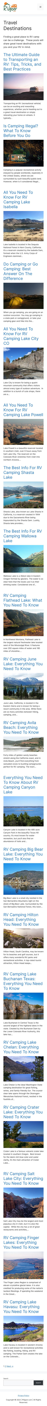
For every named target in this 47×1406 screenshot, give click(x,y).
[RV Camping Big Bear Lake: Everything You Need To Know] (23, 893)
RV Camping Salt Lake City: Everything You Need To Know (23, 1178)
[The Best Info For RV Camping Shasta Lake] (23, 507)
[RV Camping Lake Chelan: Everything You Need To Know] (23, 1080)
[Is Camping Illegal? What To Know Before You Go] (23, 165)
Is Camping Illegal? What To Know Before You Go (20, 130)
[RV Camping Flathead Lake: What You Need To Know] (23, 635)
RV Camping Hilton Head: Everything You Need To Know (21, 919)
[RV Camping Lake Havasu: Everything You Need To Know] (23, 1340)
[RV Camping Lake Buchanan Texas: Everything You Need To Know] (23, 1018)
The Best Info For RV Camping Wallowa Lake (22, 536)
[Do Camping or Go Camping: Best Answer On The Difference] (23, 307)
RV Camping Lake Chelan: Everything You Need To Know (21, 1047)
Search (5, 1378)
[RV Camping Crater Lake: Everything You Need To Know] (23, 1146)
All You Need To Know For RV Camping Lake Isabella (18, 199)
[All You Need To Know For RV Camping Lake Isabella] (23, 240)
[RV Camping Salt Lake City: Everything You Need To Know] (23, 1216)
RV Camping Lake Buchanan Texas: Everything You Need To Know (23, 981)
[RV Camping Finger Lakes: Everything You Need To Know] (23, 1277)
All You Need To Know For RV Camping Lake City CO (21, 336)
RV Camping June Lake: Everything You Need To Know (23, 664)
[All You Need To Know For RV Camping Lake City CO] (23, 378)
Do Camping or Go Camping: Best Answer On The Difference (20, 271)
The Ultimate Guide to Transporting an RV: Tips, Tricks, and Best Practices (22, 61)
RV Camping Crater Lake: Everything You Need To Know (23, 1112)
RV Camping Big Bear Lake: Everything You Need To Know (23, 854)
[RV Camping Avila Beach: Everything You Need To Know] (23, 750)
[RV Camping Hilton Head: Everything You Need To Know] (23, 947)
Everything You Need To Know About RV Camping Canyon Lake (23, 784)
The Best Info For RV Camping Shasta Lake (22, 472)
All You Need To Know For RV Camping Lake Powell (23, 410)
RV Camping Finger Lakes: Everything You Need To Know (21, 1242)
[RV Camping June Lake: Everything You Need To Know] (23, 698)
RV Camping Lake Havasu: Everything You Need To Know (21, 1306)
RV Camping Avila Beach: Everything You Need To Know (21, 727)
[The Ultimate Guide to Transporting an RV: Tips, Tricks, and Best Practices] (23, 99)
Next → (10, 1366)
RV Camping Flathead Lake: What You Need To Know (22, 600)
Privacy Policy (23, 1395)
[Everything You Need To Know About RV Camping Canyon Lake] (23, 825)
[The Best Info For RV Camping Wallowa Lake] (23, 571)
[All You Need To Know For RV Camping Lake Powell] (23, 443)
